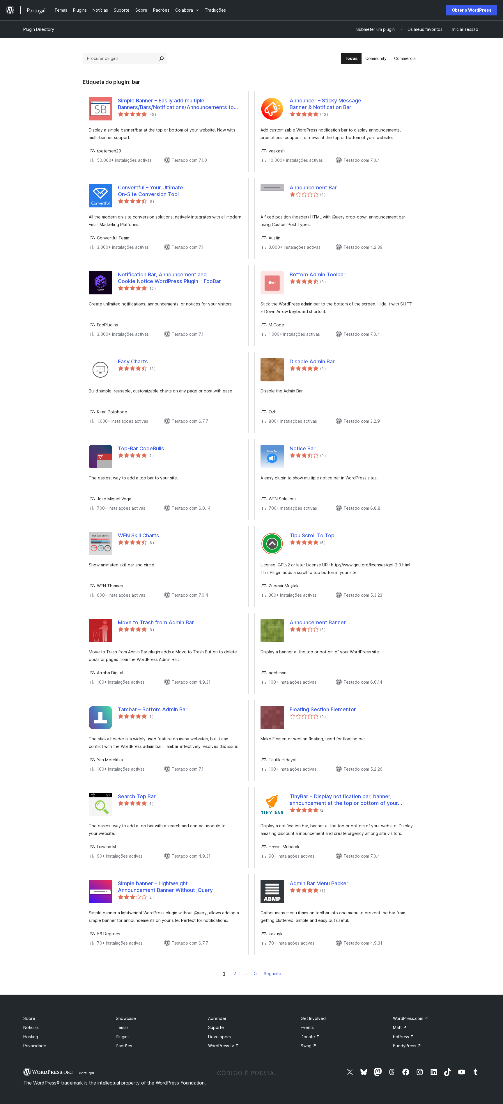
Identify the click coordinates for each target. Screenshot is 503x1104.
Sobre (29, 1018)
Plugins (123, 1036)
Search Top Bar (137, 796)
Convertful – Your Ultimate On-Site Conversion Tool (150, 190)
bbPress (403, 1036)
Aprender (217, 1018)
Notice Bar (303, 448)
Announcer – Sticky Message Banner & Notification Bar (325, 103)
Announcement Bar (313, 187)
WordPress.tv (223, 1045)
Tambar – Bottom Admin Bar (152, 709)
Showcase (126, 1018)
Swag (308, 1045)
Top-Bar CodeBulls (141, 448)
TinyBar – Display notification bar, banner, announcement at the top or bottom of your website (344, 800)
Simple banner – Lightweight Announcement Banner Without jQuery (165, 886)
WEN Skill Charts (138, 535)
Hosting (30, 1036)
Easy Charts (133, 361)
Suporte (216, 1027)
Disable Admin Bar (312, 361)
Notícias (31, 1027)
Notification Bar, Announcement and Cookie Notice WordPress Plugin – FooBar (169, 277)
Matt (400, 1027)
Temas (122, 1027)
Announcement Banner (318, 622)
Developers (219, 1036)
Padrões (124, 1045)
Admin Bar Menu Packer (319, 883)
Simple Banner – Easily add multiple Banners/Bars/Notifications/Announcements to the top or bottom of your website (176, 104)
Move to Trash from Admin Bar (156, 622)
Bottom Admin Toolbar (318, 274)
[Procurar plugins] (161, 58)
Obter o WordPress (472, 10)
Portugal (86, 1073)
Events (307, 1027)
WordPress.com (410, 1018)
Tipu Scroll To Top (312, 535)
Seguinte (272, 973)
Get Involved (313, 1018)
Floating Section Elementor (323, 709)
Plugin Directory (38, 29)
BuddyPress (407, 1045)
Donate (310, 1036)
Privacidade (34, 1045)
